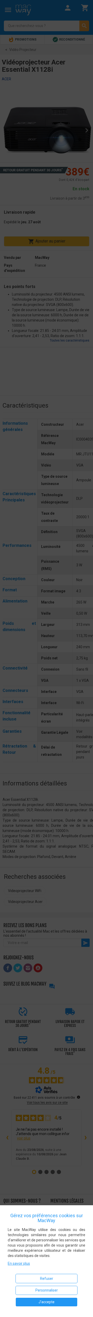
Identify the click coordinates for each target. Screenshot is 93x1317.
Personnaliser (46, 1290)
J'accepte (46, 1302)
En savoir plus (19, 1263)
